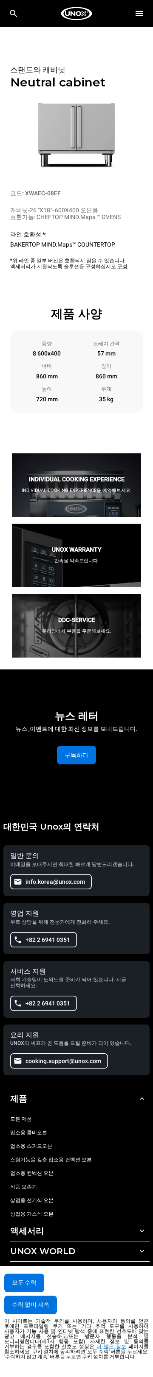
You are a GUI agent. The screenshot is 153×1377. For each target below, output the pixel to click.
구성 (122, 266)
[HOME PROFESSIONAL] (76, 13)
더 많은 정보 (111, 1346)
